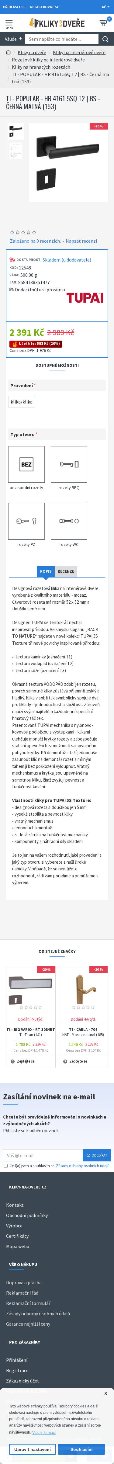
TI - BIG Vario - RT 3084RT (30, 1032)
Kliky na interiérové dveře (79, 52)
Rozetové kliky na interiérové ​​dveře (48, 60)
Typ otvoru (22, 434)
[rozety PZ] (26, 520)
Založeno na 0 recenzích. (35, 241)
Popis (46, 571)
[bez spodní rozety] (26, 464)
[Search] (105, 39)
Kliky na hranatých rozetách (41, 67)
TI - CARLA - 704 (83, 1032)
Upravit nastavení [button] (32, 1449)
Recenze (66, 571)
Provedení (21, 385)
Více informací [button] (44, 1433)
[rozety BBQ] (69, 464)
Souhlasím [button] (81, 1449)
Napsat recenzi (81, 241)
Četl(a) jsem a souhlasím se (59, 1165)
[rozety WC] (69, 520)
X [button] (105, 1393)
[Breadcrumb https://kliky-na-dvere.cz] (8, 52)
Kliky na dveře (32, 52)
